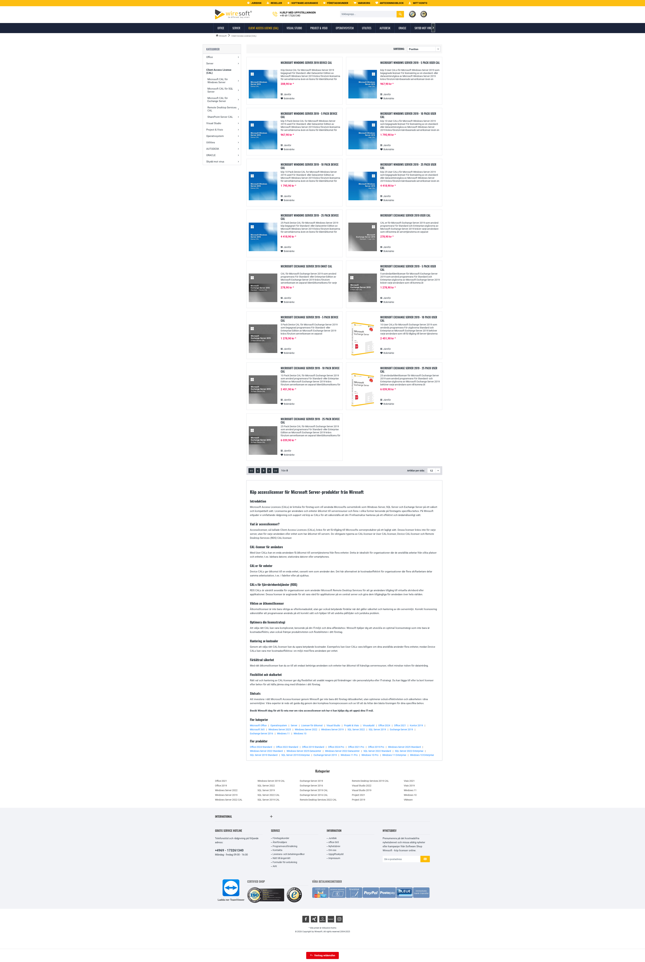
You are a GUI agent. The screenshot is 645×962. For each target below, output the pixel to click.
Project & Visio (214, 129)
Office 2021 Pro (356, 747)
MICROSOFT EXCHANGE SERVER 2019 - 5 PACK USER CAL (408, 268)
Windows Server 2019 (332, 729)
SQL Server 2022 (356, 729)
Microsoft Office (258, 725)
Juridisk (332, 838)
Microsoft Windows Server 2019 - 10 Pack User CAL (408, 115)
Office (209, 57)
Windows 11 (283, 733)
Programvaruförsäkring (285, 846)
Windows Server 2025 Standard (404, 747)
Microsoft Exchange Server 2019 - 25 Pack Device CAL (310, 420)
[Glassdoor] (322, 919)
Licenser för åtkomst (312, 725)
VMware (408, 799)
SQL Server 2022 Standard (377, 751)
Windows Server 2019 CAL (271, 781)
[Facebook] (305, 919)
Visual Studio (213, 123)
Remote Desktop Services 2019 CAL (370, 781)
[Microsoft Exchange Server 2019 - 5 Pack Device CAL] (263, 339)
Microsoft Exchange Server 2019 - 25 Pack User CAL (408, 369)
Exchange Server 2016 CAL (314, 795)
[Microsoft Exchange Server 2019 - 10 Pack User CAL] (362, 339)
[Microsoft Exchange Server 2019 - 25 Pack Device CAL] (263, 440)
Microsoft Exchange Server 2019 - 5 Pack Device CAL (309, 319)
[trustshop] (294, 895)
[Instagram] (339, 919)
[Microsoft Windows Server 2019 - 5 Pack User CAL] (362, 84)
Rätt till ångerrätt (281, 858)
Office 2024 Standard (261, 747)
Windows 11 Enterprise (394, 755)
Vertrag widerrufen (324, 955)
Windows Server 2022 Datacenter (342, 751)
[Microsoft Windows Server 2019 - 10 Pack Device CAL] (263, 186)
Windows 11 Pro (349, 755)
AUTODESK (212, 148)
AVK (275, 866)
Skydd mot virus (215, 161)
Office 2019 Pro (376, 747)
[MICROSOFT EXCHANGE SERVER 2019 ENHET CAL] (263, 288)
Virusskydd (368, 725)
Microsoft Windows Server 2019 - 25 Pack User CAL (408, 166)
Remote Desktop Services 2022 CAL (318, 799)
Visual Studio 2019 (361, 790)
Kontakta (277, 850)
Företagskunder (281, 838)
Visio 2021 (409, 781)
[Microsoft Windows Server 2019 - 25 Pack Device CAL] (263, 237)
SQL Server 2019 (377, 729)
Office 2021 (400, 725)
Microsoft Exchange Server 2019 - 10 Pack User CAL (408, 319)
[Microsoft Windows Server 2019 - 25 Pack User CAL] (362, 186)
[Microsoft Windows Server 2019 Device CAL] (263, 84)
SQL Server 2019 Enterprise (295, 755)
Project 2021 (358, 795)
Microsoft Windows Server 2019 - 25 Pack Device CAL (310, 217)
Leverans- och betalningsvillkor (289, 854)
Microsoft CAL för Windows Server (217, 81)
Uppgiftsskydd (335, 854)
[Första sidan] (251, 470)
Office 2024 (384, 725)
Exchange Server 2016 (261, 733)
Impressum (334, 858)
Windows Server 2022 (306, 729)
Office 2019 (221, 785)
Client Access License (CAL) (218, 71)
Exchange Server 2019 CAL (314, 790)
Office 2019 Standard (313, 747)
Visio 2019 (409, 785)
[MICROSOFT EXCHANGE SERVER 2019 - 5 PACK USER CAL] (362, 288)
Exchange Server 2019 (401, 729)
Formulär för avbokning (285, 862)
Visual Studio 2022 (361, 785)
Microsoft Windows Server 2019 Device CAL (306, 63)
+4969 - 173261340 (229, 850)
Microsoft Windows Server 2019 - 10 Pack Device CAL (309, 166)
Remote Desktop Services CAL (221, 109)
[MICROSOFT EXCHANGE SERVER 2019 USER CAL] (362, 237)
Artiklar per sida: (416, 470)
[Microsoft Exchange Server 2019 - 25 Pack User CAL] (362, 389)
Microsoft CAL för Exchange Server (217, 100)
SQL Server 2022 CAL (268, 795)
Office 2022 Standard (287, 747)
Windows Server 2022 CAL (228, 799)
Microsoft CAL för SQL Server (220, 90)
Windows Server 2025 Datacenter (304, 751)
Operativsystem (215, 136)
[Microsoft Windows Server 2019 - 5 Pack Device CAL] (263, 135)
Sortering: (399, 49)
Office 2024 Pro (336, 747)
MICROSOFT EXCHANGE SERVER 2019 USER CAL (405, 215)
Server (209, 63)
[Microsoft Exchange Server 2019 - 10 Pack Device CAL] (263, 389)
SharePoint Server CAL (220, 116)
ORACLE (211, 155)
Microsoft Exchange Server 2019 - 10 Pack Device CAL (310, 369)
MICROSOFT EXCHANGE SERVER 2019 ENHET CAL (306, 266)
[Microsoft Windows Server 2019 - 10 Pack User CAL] (362, 135)
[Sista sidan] (276, 470)
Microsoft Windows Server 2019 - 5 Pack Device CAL (309, 115)
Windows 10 (300, 733)
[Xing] (314, 919)
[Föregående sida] (257, 470)
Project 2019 (358, 799)
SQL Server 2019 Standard (263, 755)
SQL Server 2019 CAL (268, 799)
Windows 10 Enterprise (422, 755)
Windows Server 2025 (279, 729)
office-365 (333, 842)
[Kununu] (331, 919)
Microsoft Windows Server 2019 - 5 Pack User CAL (410, 63)
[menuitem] (362, 3)
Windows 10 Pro (369, 755)
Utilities (210, 142)
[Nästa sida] (269, 470)
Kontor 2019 (416, 725)
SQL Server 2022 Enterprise (409, 751)
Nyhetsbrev (334, 846)
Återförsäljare (280, 842)
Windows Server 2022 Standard (266, 751)
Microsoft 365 (257, 729)
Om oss (332, 850)
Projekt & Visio (351, 725)
